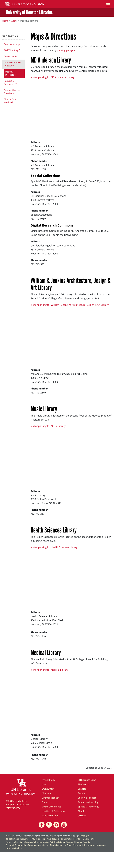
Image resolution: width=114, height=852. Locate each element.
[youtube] (64, 825)
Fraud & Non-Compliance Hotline (66, 838)
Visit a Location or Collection (13, 64)
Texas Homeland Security (17, 838)
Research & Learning (88, 802)
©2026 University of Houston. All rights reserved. (27, 835)
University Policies (14, 848)
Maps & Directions (10, 73)
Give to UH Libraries (51, 806)
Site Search (83, 784)
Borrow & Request (87, 797)
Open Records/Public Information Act (36, 842)
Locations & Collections (53, 811)
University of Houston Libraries (29, 12)
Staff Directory (11, 50)
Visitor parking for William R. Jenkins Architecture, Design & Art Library (70, 305)
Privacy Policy (48, 780)
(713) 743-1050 (13, 808)
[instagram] (56, 825)
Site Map (82, 789)
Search (81, 793)
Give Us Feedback (50, 797)
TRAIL (32, 838)
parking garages (66, 50)
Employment (48, 789)
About (81, 811)
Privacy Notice (12, 842)
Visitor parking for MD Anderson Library (52, 77)
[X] (49, 825)
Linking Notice (89, 838)
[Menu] (108, 4)
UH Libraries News (87, 780)
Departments (10, 56)
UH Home (82, 815)
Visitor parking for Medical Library (49, 670)
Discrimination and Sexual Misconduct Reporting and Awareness (78, 845)
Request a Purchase (9, 82)
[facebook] (42, 825)
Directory (46, 793)
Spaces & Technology (88, 806)
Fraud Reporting (43, 838)
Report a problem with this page (64, 835)
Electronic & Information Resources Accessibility (27, 845)
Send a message (12, 44)
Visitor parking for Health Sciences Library (54, 547)
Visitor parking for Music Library (48, 426)
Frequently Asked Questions (12, 92)
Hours (45, 784)
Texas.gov (84, 835)
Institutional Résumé (63, 842)
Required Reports (82, 842)
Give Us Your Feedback (10, 101)
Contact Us (47, 802)
